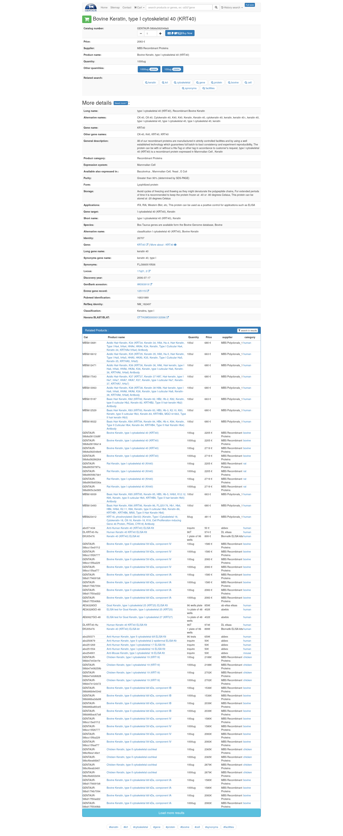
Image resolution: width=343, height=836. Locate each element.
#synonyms (211, 827)
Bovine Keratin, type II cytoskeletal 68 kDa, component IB (139, 688)
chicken (247, 657)
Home (104, 7)
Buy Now (187, 33)
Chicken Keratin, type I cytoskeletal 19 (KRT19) (133, 657)
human (247, 342)
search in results (248, 330)
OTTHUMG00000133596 (151, 317)
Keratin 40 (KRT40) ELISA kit (123, 536)
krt (166, 82)
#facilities (228, 827)
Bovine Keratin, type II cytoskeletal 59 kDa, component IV (139, 544)
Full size (250, 4)
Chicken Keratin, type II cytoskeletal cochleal (132, 749)
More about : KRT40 (162, 244)
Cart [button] (139, 7)
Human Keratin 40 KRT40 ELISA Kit (127, 532)
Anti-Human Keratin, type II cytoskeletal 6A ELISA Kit (136, 636)
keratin (152, 82)
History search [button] (232, 7)
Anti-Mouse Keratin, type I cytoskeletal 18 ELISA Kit (136, 653)
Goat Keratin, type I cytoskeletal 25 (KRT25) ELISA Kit (137, 605)
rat (244, 463)
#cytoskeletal (140, 827)
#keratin (113, 827)
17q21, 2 (142, 271)
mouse (247, 653)
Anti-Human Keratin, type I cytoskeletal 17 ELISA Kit (136, 644)
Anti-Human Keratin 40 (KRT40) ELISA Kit (130, 528)
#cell (197, 827)
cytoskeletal (183, 82)
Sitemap (115, 7)
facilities (210, 88)
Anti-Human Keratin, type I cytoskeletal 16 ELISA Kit (136, 649)
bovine (234, 82)
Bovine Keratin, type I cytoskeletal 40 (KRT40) (133, 432)
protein (217, 82)
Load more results (171, 812)
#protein (170, 827)
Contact (127, 7)
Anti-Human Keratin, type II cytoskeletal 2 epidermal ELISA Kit (142, 640)
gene (202, 82)
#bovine (184, 827)
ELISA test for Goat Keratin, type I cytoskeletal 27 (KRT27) (140, 617)
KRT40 (141, 244)
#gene (156, 827)
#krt (126, 827)
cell (249, 82)
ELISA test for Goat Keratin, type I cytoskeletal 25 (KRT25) (140, 609)
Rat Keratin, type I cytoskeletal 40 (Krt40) (130, 463)
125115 (141, 291)
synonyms (190, 88)
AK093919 (143, 284)
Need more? (121, 102)
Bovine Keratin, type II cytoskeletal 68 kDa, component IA (139, 574)
